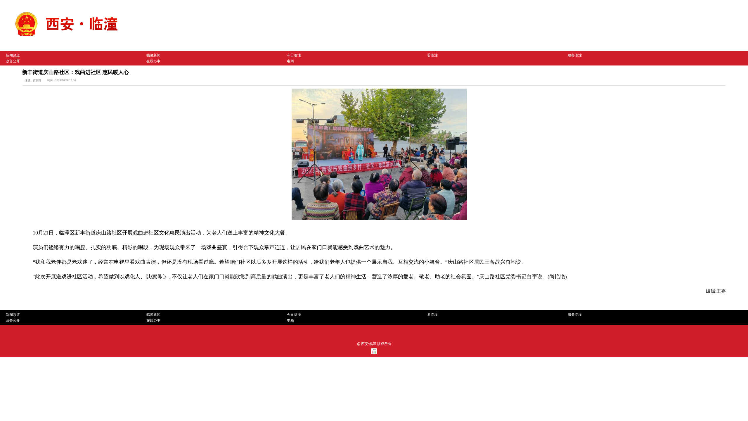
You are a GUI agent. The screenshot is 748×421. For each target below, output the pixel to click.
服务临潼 (575, 55)
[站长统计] (374, 353)
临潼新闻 (153, 55)
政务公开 (13, 61)
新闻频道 (13, 55)
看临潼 (432, 55)
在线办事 (153, 61)
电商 (290, 61)
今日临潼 (294, 55)
